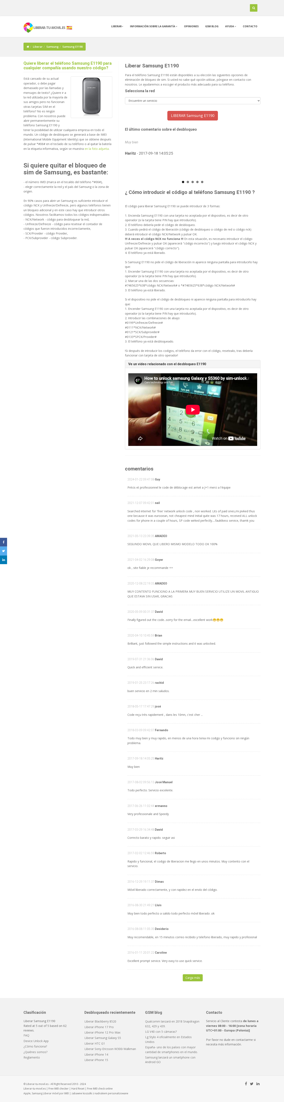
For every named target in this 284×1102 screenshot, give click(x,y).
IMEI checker (61, 1088)
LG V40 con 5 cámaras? (161, 1032)
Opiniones (191, 26)
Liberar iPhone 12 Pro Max (102, 1032)
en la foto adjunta (97, 149)
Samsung (52, 46)
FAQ (26, 1035)
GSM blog (212, 26)
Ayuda (230, 26)
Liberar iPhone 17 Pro (99, 1027)
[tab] (193, 364)
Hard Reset (77, 1088)
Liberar (116, 26)
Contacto (250, 26)
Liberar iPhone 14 (96, 1054)
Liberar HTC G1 (94, 1043)
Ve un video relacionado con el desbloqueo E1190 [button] (167, 364)
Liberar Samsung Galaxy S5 (102, 1038)
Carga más (192, 978)
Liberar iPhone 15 (96, 1060)
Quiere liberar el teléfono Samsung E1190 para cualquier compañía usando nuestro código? (67, 65)
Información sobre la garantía (153, 26)
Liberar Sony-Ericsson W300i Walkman (110, 1049)
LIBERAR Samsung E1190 (192, 115)
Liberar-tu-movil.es (34, 1088)
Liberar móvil (51, 1093)
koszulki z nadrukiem (95, 1093)
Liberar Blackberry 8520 (100, 1021)
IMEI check (99, 1088)
